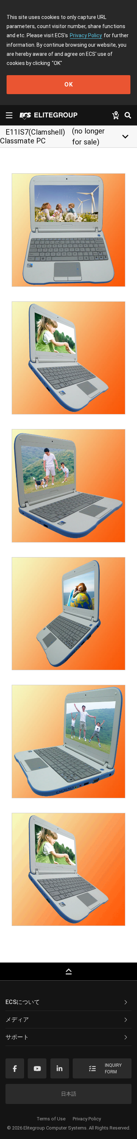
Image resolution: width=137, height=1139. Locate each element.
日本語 (68, 1094)
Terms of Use (51, 1118)
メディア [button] (17, 1019)
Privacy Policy (86, 35)
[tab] (68, 1002)
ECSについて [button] (22, 1002)
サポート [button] (17, 1037)
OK (68, 84)
